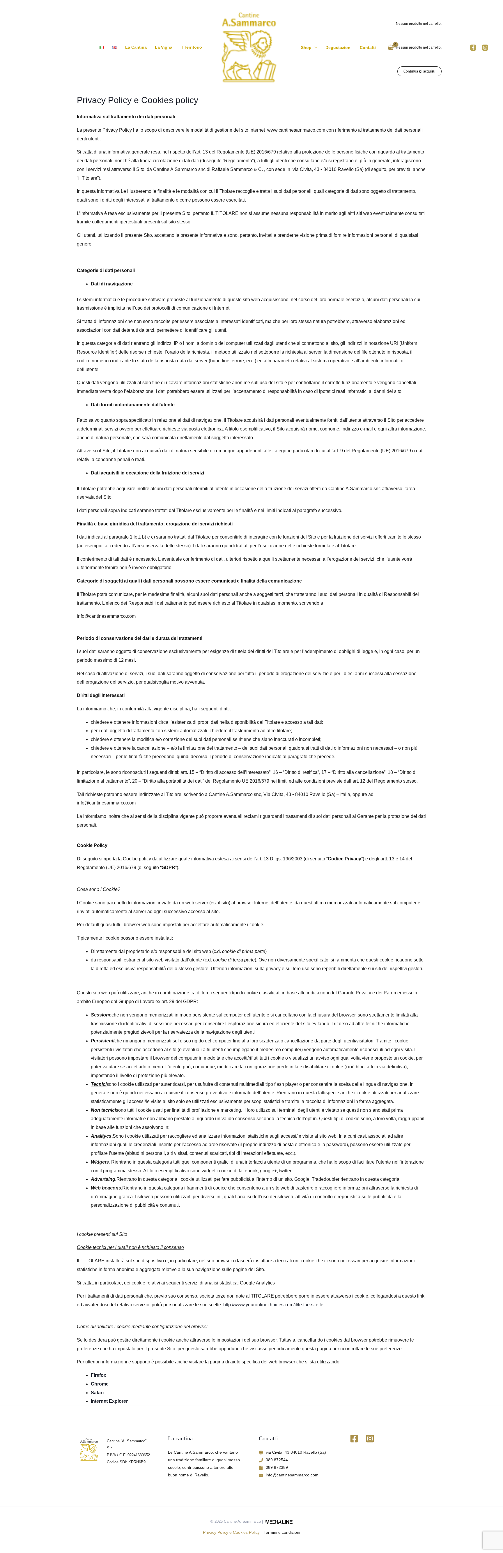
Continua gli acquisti (419, 71)
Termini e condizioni (282, 1532)
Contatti (368, 47)
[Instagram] (485, 48)
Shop (306, 47)
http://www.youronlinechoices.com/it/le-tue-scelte (273, 1304)
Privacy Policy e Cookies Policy (231, 1532)
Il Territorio (191, 47)
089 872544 (277, 1459)
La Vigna (163, 47)
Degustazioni (338, 47)
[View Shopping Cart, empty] (391, 47)
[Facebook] (473, 48)
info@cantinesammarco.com (292, 1475)
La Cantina (136, 47)
